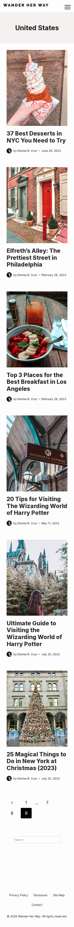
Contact (37, 904)
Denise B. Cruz (27, 150)
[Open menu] (69, 6)
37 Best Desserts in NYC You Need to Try (36, 137)
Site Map (59, 895)
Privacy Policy (18, 895)
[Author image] (9, 150)
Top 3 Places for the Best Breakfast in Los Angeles (37, 381)
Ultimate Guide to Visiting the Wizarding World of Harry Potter (34, 634)
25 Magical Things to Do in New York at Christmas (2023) (36, 761)
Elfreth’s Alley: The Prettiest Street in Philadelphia (33, 257)
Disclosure (40, 895)
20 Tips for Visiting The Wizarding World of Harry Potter (37, 506)
